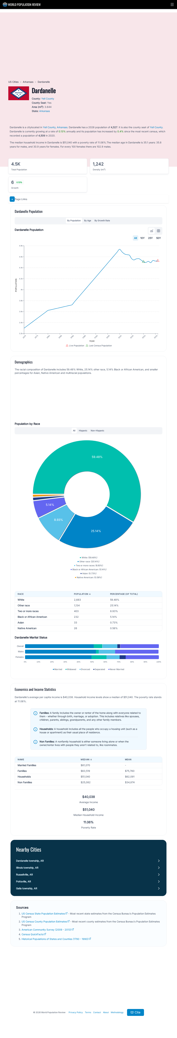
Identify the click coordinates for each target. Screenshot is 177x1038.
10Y (142, 237)
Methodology (117, 1012)
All (135, 237)
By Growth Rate (102, 220)
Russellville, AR (24, 874)
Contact (97, 1012)
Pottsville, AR (23, 881)
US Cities (13, 81)
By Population (74, 220)
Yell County (47, 98)
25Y (150, 237)
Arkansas (28, 81)
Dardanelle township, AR (30, 860)
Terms (88, 1012)
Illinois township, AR (27, 867)
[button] (172, 4)
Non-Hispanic (97, 430)
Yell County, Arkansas (55, 127)
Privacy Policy (76, 1012)
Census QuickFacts (32, 934)
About (106, 1012)
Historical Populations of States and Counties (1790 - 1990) (55, 938)
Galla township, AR (26, 888)
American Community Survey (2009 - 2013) (46, 929)
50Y (158, 237)
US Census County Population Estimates (44, 921)
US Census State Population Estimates (43, 913)
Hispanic (83, 430)
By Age (87, 220)
